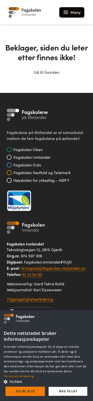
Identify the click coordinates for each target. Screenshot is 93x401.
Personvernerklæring (19, 376)
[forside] (25, 12)
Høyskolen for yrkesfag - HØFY (41, 180)
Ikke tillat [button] (68, 391)
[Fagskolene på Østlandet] (27, 115)
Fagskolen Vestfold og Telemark (42, 172)
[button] (46, 382)
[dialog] (46, 355)
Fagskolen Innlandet (32, 157)
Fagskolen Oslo (27, 164)
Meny (75, 12)
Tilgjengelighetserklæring (30, 299)
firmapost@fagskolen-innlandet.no (53, 268)
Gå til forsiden (46, 72)
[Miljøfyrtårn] (19, 200)
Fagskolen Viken (28, 149)
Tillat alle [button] (25, 391)
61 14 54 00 (32, 274)
